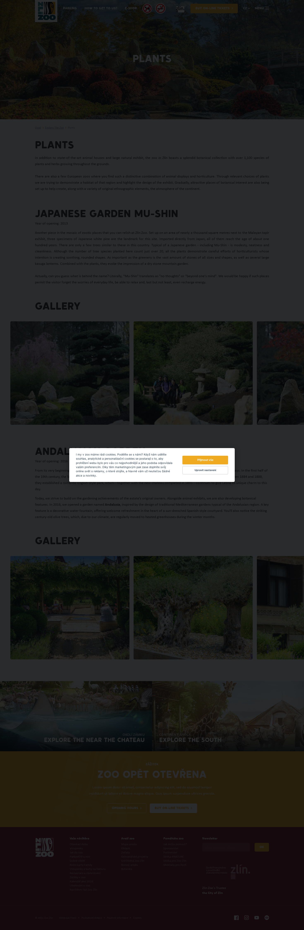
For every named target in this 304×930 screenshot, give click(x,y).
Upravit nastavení (205, 470)
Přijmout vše (205, 459)
